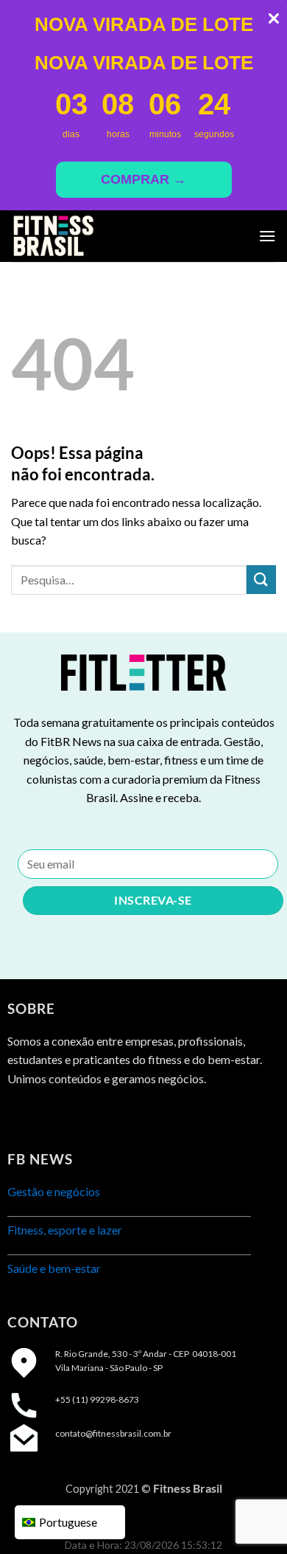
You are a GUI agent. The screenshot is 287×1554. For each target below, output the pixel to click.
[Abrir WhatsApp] (250, 1516)
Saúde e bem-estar (54, 1268)
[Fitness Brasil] (84, 236)
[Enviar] (261, 579)
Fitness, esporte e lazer (64, 1230)
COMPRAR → (143, 179)
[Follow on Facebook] (20, 1115)
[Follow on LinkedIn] (74, 1115)
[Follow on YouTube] (100, 1115)
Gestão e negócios (53, 1191)
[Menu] (267, 236)
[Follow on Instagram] (47, 1115)
